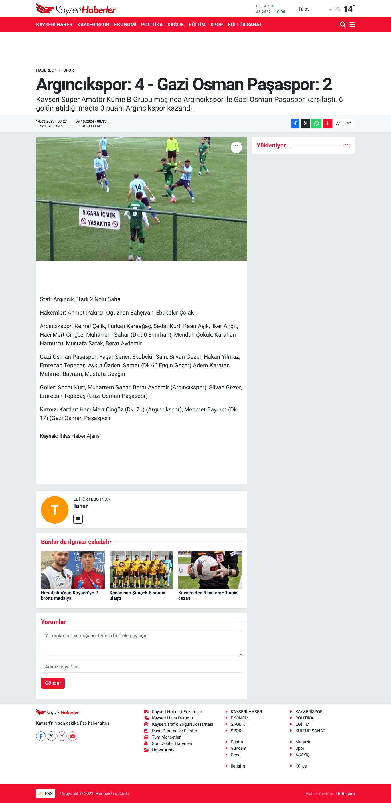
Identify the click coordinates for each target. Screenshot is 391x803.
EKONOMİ (125, 24)
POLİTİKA (152, 24)
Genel (236, 754)
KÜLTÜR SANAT (245, 24)
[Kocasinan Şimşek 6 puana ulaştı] (141, 569)
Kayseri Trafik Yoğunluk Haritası (182, 724)
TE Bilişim (345, 793)
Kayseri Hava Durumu (172, 718)
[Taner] (54, 509)
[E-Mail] (78, 519)
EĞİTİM (197, 24)
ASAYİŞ (302, 754)
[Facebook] (41, 736)
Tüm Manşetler (166, 737)
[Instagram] (62, 736)
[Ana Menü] (351, 25)
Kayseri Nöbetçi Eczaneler (177, 711)
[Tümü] (347, 145)
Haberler (46, 70)
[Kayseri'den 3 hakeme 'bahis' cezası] (210, 569)
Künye (301, 766)
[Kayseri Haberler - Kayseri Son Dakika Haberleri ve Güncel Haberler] (76, 8)
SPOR (216, 24)
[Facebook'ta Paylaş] (295, 123)
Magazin (303, 742)
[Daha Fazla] (327, 123)
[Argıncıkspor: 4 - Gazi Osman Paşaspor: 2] (141, 199)
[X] (51, 736)
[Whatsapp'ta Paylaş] (316, 123)
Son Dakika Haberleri (172, 743)
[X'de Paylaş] (305, 123)
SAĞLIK (175, 24)
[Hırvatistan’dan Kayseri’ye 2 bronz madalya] (73, 569)
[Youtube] (72, 736)
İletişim (238, 766)
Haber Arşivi (163, 750)
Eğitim (237, 742)
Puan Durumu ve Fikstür (174, 730)
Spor (299, 748)
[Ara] (343, 25)
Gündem (238, 748)
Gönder (53, 683)
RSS (48, 793)
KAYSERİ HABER (54, 24)
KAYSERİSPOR (93, 24)
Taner (80, 505)
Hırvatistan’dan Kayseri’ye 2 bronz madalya (69, 595)
